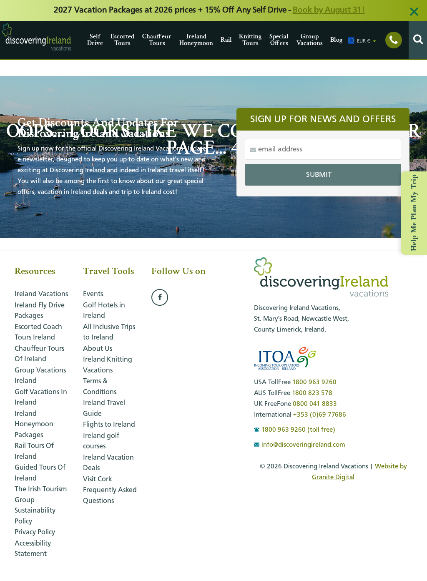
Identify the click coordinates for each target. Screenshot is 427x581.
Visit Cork (97, 479)
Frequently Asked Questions (110, 496)
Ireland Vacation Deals (108, 463)
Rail (226, 39)
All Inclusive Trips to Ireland (109, 333)
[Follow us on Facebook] (159, 297)
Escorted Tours (122, 40)
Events (93, 294)
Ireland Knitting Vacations (107, 365)
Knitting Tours (250, 40)
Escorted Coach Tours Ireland (38, 333)
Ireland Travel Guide (104, 409)
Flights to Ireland (109, 424)
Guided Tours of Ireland (40, 473)
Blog (336, 39)
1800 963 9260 (314, 382)
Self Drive (95, 40)
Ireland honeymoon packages (34, 424)
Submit (319, 175)
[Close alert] (414, 11)
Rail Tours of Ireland (34, 451)
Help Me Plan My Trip (413, 212)
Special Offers (279, 40)
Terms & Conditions (99, 387)
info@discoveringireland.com (303, 445)
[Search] (418, 40)
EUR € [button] (363, 41)
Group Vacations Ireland (40, 376)
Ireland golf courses (101, 441)
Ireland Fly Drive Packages (40, 311)
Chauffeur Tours (156, 40)
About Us (97, 348)
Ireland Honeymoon (196, 40)
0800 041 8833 (315, 404)
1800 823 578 (312, 393)
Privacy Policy (35, 532)
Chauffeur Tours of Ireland (39, 354)
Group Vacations (309, 40)
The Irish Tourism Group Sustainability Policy (41, 505)
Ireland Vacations (41, 294)
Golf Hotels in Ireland (104, 311)
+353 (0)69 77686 (319, 415)
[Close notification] (410, 575)
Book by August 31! (329, 10)
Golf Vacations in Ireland (41, 398)
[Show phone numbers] (393, 40)
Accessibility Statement (33, 549)
